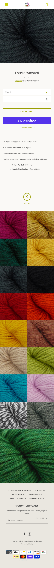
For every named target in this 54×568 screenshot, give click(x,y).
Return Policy (35, 494)
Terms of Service (18, 498)
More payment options (27, 127)
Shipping (18, 81)
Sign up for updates (27, 505)
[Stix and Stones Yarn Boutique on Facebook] (24, 534)
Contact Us (40, 490)
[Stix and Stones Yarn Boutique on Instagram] (29, 534)
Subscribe (40, 518)
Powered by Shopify (27, 544)
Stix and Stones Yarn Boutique (32, 541)
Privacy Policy (19, 494)
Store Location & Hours (20, 490)
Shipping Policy (36, 498)
